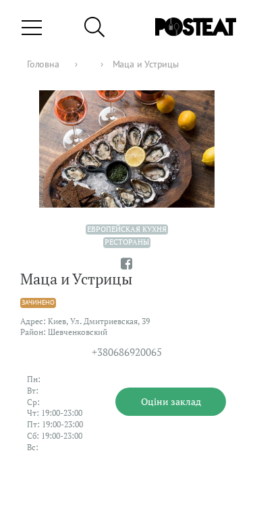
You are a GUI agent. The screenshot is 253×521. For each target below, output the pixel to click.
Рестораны (127, 242)
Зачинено (38, 302)
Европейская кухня (127, 229)
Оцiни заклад (171, 401)
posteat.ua (30, 514)
